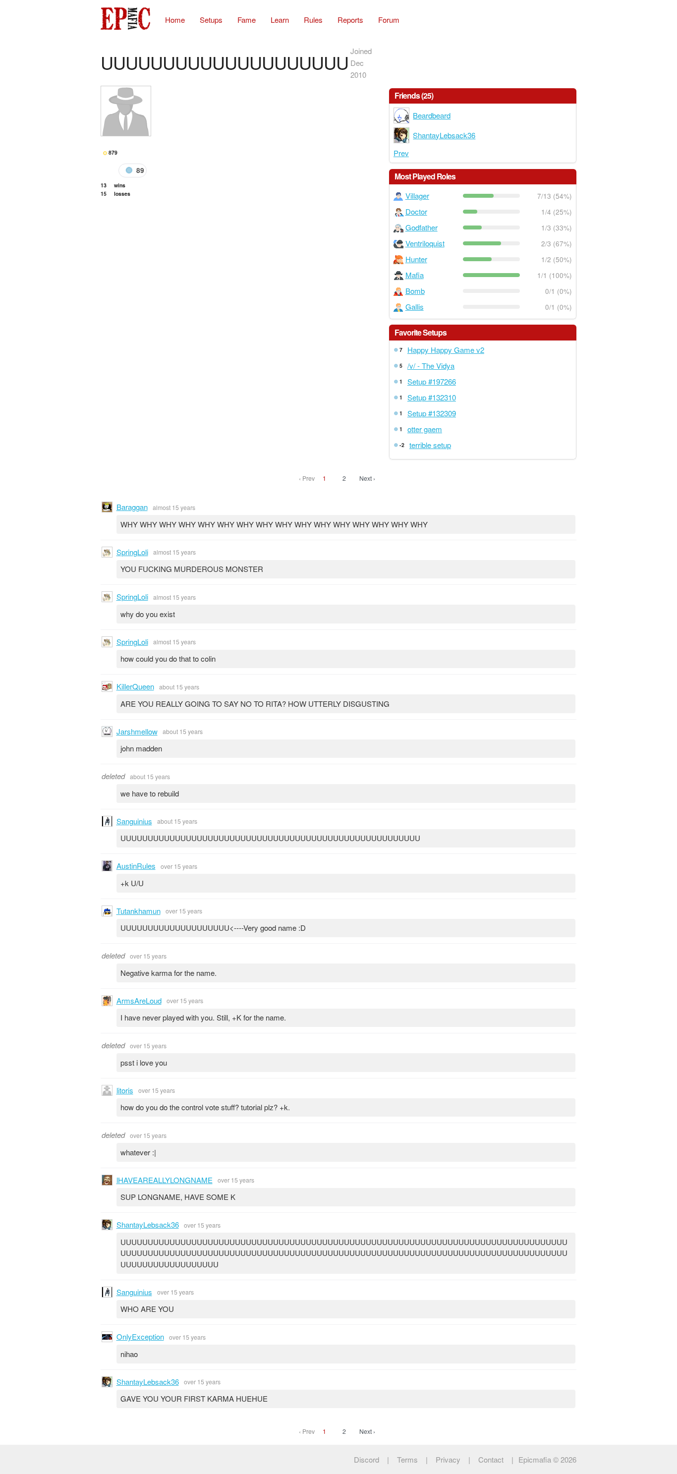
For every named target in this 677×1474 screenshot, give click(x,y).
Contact (491, 1459)
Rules (313, 19)
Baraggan (132, 507)
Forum (388, 19)
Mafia (414, 275)
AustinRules (136, 865)
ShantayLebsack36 (444, 135)
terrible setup (430, 445)
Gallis (414, 306)
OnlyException (140, 1336)
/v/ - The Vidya (430, 365)
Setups (211, 19)
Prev (401, 153)
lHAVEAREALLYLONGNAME (164, 1180)
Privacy (448, 1459)
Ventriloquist (425, 243)
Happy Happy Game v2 (445, 349)
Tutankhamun (138, 911)
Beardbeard (432, 115)
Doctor (416, 211)
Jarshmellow (137, 731)
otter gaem (424, 429)
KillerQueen (135, 686)
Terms (407, 1459)
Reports (350, 19)
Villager (417, 195)
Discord (366, 1459)
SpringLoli (132, 552)
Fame (246, 19)
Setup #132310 (431, 397)
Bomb (415, 290)
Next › (367, 478)
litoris (124, 1090)
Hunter (416, 259)
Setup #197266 (431, 381)
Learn (280, 19)
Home (175, 19)
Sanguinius (134, 821)
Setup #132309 (431, 413)
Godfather (421, 227)
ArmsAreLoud (139, 1000)
